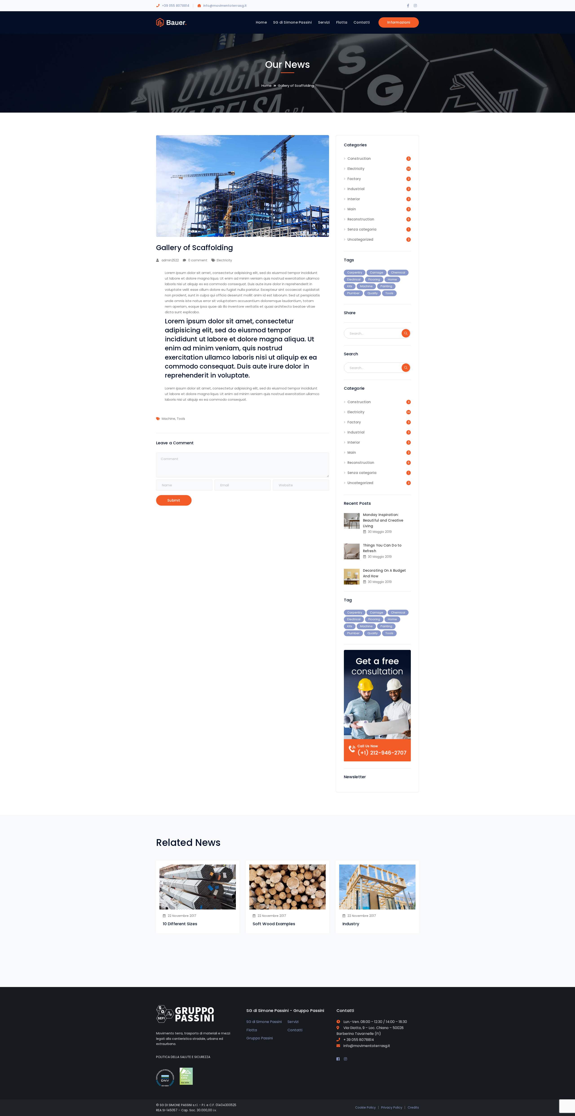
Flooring (374, 279)
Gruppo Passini (259, 1038)
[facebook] (338, 1059)
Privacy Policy (391, 1107)
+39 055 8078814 (175, 5)
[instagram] (345, 1059)
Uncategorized (360, 239)
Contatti (295, 1030)
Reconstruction (360, 219)
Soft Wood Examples (274, 924)
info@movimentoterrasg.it (225, 5)
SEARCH (406, 333)
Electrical (353, 279)
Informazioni (398, 22)
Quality (372, 293)
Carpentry (354, 272)
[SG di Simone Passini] (171, 22)
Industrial (356, 189)
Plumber (353, 293)
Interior (353, 199)
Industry (351, 924)
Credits (413, 1107)
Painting (386, 286)
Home (266, 85)
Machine (168, 418)
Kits (349, 286)
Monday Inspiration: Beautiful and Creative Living (383, 520)
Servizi (293, 1021)
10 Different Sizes (180, 924)
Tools (181, 418)
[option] (198, 897)
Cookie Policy (365, 1107)
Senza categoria (361, 229)
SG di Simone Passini (264, 1021)
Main (351, 209)
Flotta (251, 1030)
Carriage (376, 272)
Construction (359, 158)
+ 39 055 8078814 (358, 1039)
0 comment (197, 260)
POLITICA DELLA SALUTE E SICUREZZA (183, 1057)
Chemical (398, 272)
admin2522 (170, 260)
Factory (354, 178)
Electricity (224, 260)
